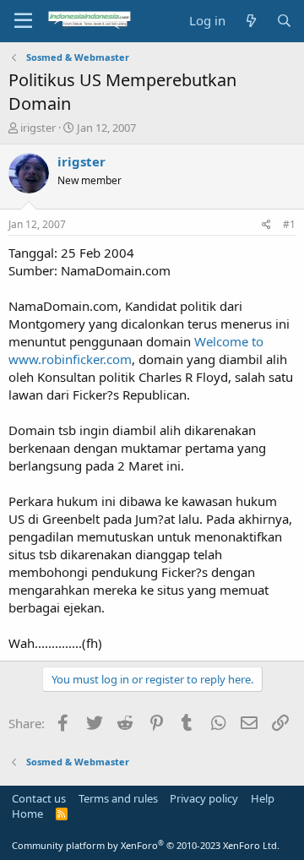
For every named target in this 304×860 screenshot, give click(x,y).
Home (27, 813)
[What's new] (250, 20)
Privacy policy (204, 798)
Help (262, 798)
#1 (289, 224)
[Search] (284, 20)
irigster (38, 127)
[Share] (266, 225)
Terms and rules (118, 798)
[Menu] (23, 21)
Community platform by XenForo (146, 845)
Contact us (39, 798)
